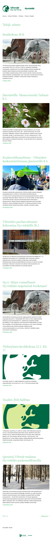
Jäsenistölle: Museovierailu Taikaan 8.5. (25, 96)
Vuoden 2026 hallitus (16, 400)
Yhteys (26, 16)
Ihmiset (10, 16)
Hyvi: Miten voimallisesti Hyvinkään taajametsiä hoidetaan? (25, 284)
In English (31, 16)
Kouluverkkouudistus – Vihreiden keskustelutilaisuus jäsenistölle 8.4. (25, 159)
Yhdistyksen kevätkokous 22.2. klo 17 (25, 348)
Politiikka (14, 16)
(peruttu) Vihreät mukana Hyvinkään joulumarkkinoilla (22, 458)
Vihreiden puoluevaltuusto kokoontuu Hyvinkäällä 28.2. (21, 223)
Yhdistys (20, 16)
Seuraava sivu (45, 516)
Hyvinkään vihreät (7, 527)
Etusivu (4, 16)
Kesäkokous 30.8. (14, 34)
